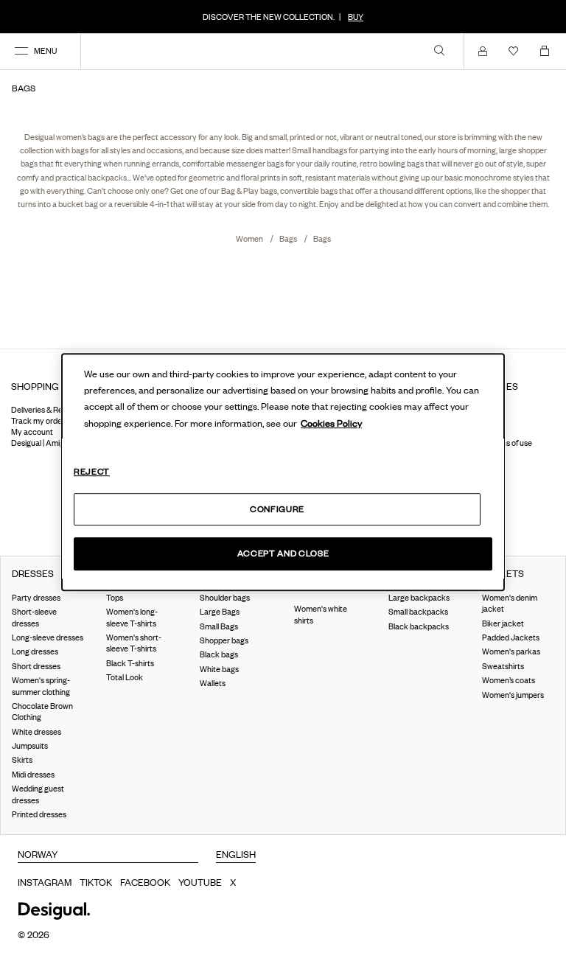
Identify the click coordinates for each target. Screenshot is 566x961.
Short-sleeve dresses (34, 617)
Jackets (503, 573)
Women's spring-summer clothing (41, 685)
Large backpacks (419, 598)
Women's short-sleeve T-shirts (133, 643)
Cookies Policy (331, 423)
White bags (219, 669)
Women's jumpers (513, 694)
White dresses (36, 731)
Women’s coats (508, 680)
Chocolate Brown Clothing (42, 711)
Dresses (33, 573)
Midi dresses (33, 774)
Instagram (44, 882)
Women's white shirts (320, 614)
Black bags (219, 654)
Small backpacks (418, 612)
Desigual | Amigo (40, 443)
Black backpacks (418, 626)
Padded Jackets (510, 637)
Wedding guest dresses (38, 794)
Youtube (200, 882)
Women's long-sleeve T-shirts (132, 617)
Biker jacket (503, 623)
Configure (277, 509)
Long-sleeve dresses (47, 637)
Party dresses (36, 598)
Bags (288, 239)
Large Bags (220, 612)
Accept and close (283, 554)
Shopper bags (224, 640)
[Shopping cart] (547, 50)
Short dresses (36, 666)
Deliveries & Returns (46, 410)
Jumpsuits (30, 746)
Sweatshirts (503, 666)
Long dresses (35, 651)
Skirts (22, 760)
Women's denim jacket (509, 603)
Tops (114, 598)
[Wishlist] (516, 50)
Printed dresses (39, 814)
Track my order (38, 421)
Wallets (213, 683)
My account (32, 432)
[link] (439, 50)
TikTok (96, 882)
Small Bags (219, 626)
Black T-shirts (130, 663)
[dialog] (283, 472)
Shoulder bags (225, 598)
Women (250, 239)
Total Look (124, 677)
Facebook (145, 882)
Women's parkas (511, 651)
